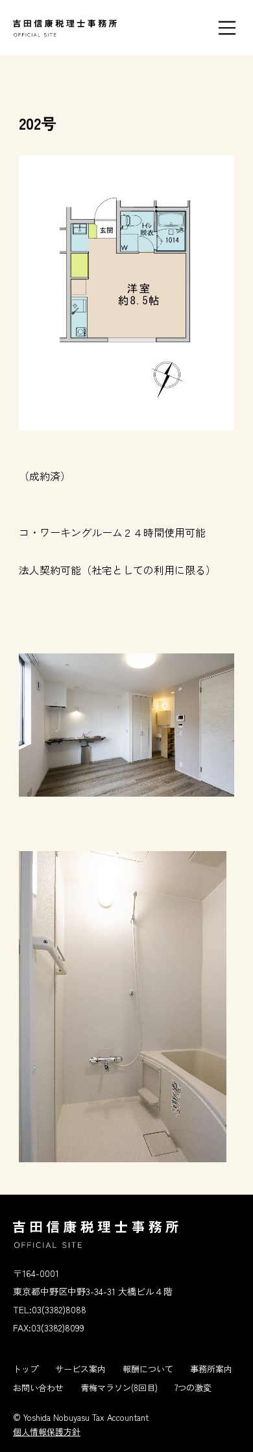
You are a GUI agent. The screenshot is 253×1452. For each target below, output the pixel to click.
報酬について (148, 1369)
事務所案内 (211, 1369)
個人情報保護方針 (46, 1431)
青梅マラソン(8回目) (119, 1387)
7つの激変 (193, 1387)
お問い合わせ (38, 1387)
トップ (25, 1369)
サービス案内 (80, 1369)
